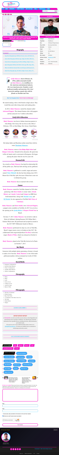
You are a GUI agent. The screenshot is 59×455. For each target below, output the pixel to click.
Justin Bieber (18, 210)
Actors (10, 14)
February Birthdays (21, 360)
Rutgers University (8, 372)
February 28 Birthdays (9, 361)
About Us (21, 453)
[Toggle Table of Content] (8, 45)
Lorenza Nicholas (21, 40)
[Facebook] (11, 449)
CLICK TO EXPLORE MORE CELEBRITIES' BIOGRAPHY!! (20, 336)
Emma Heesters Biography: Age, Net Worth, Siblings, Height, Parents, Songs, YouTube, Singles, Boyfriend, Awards (20, 61)
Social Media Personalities (8, 348)
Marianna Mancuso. (27, 364)
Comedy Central (20, 357)
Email (3, 408)
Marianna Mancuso (21, 145)
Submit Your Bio (20, 8)
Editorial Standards (28, 453)
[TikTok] (20, 449)
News (35, 8)
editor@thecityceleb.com (10, 326)
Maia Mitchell (11, 173)
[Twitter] (13, 449)
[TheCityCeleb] (3, 9)
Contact (38, 453)
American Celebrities (21, 353)
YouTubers (17, 348)
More (48, 8)
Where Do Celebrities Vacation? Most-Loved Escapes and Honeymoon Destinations (20, 67)
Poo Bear (16, 368)
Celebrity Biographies (9, 357)
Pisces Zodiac (7, 368)
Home (6, 8)
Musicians (26, 345)
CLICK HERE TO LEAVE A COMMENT (20, 307)
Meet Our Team (29, 8)
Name (3, 403)
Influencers (20, 345)
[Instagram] (18, 449)
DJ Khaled (7, 199)
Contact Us (42, 8)
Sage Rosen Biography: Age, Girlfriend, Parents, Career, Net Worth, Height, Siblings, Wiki (20, 55)
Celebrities (8, 14)
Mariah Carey (28, 196)
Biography (12, 8)
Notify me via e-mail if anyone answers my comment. (12, 416)
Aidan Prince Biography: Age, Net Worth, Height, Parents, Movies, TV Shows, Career (20, 70)
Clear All (55, 429)
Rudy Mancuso (24, 368)
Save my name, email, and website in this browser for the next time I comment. (17, 413)
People (32, 345)
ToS (34, 453)
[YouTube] (16, 449)
